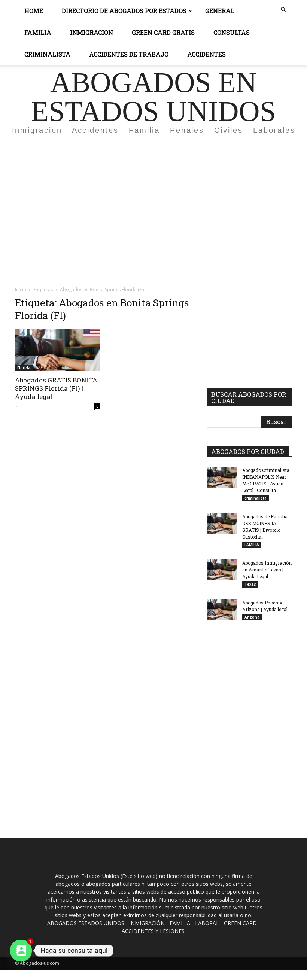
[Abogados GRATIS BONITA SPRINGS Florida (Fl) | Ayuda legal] (57, 350)
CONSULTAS (231, 32)
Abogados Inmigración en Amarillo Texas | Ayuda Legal (267, 569)
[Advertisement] (153, 196)
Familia (37, 32)
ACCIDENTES (206, 54)
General (219, 11)
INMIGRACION (91, 32)
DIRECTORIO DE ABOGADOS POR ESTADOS (124, 11)
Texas (250, 584)
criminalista (255, 498)
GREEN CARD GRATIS (163, 32)
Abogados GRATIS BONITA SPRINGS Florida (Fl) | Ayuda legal (56, 388)
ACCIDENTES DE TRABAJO (128, 54)
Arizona (251, 617)
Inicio (20, 289)
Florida (23, 367)
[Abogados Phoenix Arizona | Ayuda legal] (222, 609)
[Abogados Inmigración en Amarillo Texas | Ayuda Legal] (222, 569)
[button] (283, 9)
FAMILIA (251, 544)
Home (33, 11)
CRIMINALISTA (47, 54)
